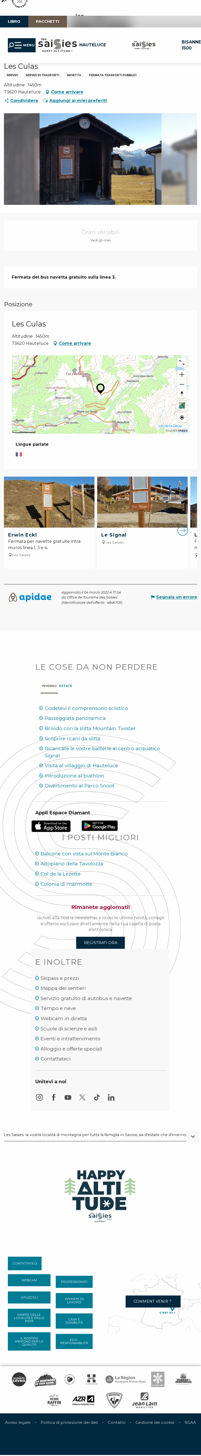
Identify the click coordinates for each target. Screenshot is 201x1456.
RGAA (190, 1422)
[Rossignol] (114, 1400)
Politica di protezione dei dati (69, 1422)
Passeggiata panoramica (75, 718)
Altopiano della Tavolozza (72, 864)
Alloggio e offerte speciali (71, 1049)
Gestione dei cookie (155, 1422)
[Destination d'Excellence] (69, 1379)
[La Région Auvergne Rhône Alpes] (125, 1379)
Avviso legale (18, 1422)
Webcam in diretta (64, 1018)
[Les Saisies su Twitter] (82, 1099)
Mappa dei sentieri (63, 988)
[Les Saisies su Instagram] (39, 1099)
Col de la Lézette (61, 874)
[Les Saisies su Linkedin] (111, 1099)
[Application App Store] (51, 825)
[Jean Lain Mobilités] (144, 1400)
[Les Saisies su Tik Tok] (97, 1099)
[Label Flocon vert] (158, 1379)
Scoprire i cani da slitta (72, 739)
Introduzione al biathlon (74, 776)
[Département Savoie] (91, 1379)
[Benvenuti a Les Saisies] (100, 1194)
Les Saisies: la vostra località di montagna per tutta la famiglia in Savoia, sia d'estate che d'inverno (95, 1135)
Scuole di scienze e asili (69, 1029)
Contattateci (56, 1059)
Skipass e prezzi (60, 978)
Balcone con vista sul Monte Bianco (84, 854)
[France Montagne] (45, 1379)
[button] (45, 100)
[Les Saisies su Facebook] (54, 1099)
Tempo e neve (58, 1008)
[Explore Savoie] (19, 1379)
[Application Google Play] (99, 825)
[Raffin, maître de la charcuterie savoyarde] (54, 1400)
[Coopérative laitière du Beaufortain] (183, 1379)
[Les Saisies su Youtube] (68, 1099)
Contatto (117, 1422)
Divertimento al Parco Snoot (79, 786)
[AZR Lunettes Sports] (83, 1400)
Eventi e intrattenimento (70, 1039)
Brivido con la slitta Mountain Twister (90, 728)
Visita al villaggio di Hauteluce (81, 766)
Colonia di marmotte (66, 884)
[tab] (49, 685)
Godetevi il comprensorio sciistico (86, 708)
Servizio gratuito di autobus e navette (86, 998)
